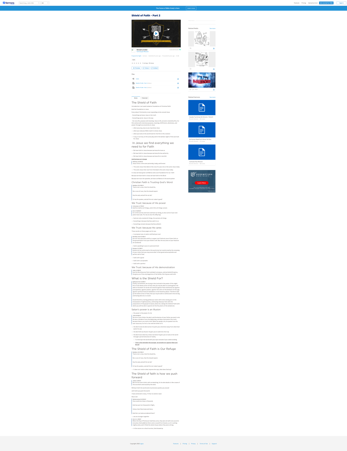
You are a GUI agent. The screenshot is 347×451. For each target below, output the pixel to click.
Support (214, 443)
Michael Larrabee (142, 50)
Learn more (191, 8)
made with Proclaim (174, 49)
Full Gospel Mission (143, 51)
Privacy (193, 443)
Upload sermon (313, 3)
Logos (142, 443)
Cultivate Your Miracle (196, 162)
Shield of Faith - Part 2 (143, 83)
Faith (133, 60)
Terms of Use (204, 443)
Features (296, 3)
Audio (137, 79)
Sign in (341, 3)
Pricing (304, 3)
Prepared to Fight (136, 56)
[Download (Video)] (178, 83)
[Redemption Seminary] (201, 181)
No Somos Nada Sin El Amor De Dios (200, 139)
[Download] (214, 48)
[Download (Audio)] (178, 78)
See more (212, 28)
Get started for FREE (326, 3)
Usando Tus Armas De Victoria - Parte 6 (201, 117)
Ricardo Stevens (193, 119)
